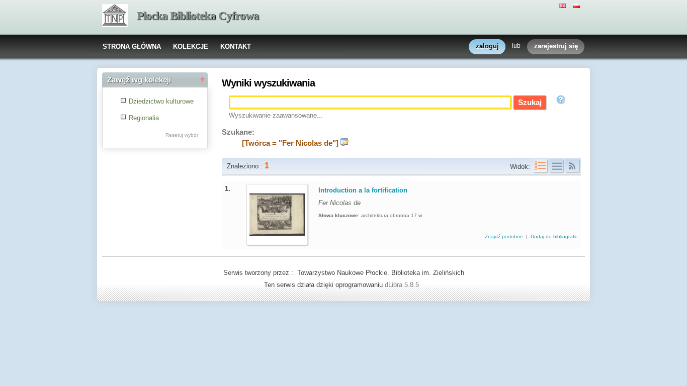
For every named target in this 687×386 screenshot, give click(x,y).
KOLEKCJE (190, 46)
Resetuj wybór (181, 135)
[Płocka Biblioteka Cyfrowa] (115, 16)
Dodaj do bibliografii (553, 236)
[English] (563, 5)
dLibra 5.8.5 (403, 284)
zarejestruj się (556, 46)
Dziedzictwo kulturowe (161, 101)
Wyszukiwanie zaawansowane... (276, 115)
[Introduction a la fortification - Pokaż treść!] (277, 240)
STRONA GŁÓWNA (132, 46)
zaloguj (487, 46)
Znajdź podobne (505, 236)
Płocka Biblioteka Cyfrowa (198, 16)
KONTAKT (235, 46)
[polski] (577, 5)
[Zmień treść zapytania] (344, 143)
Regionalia (144, 118)
